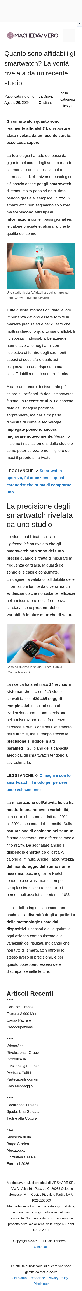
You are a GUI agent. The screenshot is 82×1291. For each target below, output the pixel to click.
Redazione (37, 1278)
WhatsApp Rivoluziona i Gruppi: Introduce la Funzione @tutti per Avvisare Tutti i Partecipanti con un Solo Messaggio (24, 1066)
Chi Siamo (19, 1278)
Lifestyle (66, 106)
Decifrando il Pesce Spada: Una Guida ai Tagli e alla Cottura (23, 1111)
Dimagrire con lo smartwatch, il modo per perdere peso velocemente (39, 782)
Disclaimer (41, 1284)
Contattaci (41, 1247)
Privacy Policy (58, 1278)
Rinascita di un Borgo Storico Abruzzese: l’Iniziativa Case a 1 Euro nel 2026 (23, 1150)
